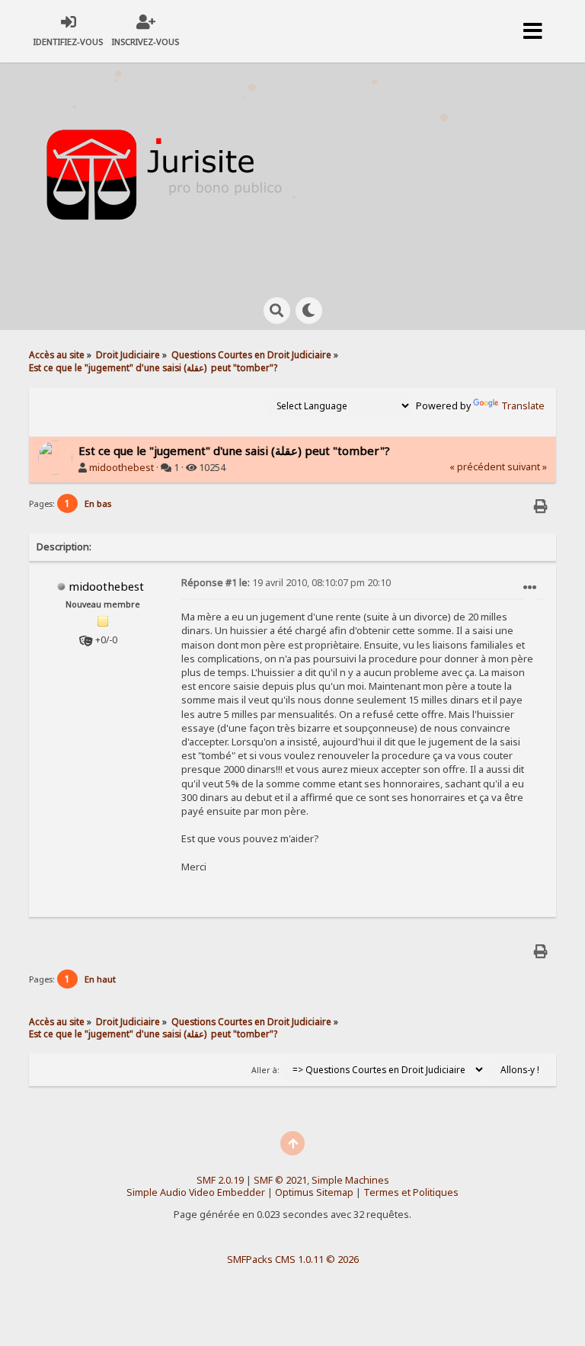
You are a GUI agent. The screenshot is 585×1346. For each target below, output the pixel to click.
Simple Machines (350, 1180)
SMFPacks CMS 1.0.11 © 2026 (293, 1259)
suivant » (527, 466)
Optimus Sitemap (314, 1192)
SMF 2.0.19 (220, 1180)
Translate (523, 405)
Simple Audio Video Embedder (195, 1192)
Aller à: (265, 1070)
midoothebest (121, 467)
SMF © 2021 (280, 1180)
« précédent (477, 466)
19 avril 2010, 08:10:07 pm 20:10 (286, 582)
